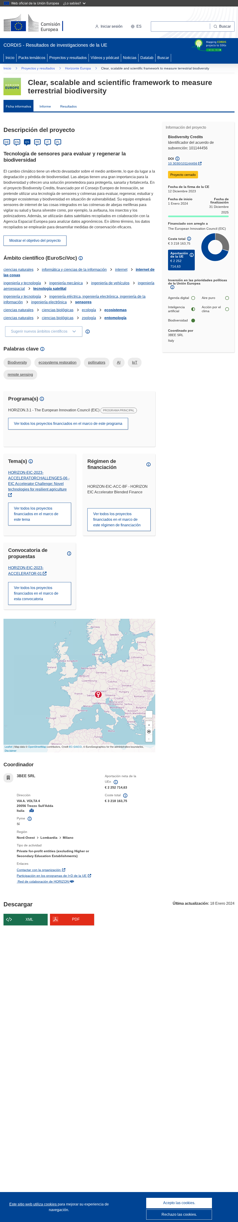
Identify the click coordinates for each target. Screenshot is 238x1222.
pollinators (96, 362)
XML (29, 919)
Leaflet (8, 746)
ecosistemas (115, 310)
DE (7, 142)
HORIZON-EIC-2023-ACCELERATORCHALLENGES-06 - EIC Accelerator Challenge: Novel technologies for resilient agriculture (38, 481)
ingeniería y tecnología (22, 283)
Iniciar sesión (111, 26)
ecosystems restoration (57, 362)
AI (118, 362)
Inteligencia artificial (176, 309)
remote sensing (20, 375)
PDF (76, 919)
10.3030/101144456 (182, 163)
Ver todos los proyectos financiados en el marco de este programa (68, 424)
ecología (89, 310)
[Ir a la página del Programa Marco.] (12, 86)
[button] (136, 26)
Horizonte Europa (78, 68)
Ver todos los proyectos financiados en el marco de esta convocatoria (36, 593)
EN (17, 142)
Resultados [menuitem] (68, 106)
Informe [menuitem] (45, 106)
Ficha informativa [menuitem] (18, 106)
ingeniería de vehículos (110, 283)
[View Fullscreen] (148, 714)
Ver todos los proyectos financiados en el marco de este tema (36, 513)
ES (27, 142)
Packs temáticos (31, 58)
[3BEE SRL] (98, 694)
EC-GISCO (75, 746)
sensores (83, 302)
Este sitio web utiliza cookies (33, 1204)
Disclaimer (11, 750)
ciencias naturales (18, 270)
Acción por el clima (211, 309)
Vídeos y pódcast (105, 58)
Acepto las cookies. (179, 1203)
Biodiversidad (178, 320)
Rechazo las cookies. (179, 1214)
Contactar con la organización (57, 870)
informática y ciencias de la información (74, 270)
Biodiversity (17, 362)
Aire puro (208, 298)
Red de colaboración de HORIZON (57, 881)
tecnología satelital (49, 289)
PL (58, 142)
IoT (134, 362)
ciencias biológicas (57, 310)
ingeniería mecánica (66, 283)
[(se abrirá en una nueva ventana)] (41, 23)
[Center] (148, 731)
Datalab (146, 58)
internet (121, 270)
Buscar (163, 58)
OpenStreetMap (37, 746)
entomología (115, 318)
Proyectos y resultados (68, 58)
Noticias (129, 58)
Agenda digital (178, 298)
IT (47, 142)
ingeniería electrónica (49, 302)
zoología (89, 318)
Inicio (10, 58)
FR (37, 142)
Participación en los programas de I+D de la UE (57, 876)
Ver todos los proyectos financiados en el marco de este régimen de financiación (117, 519)
